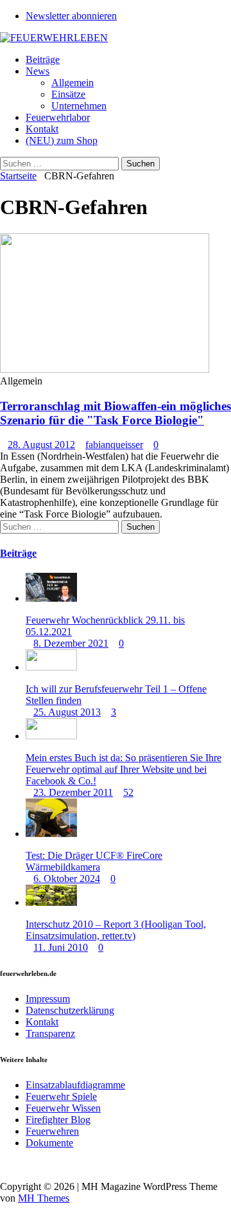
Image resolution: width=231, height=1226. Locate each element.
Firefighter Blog (58, 1119)
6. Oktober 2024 (66, 878)
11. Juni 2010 (60, 947)
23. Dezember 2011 (73, 792)
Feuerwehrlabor (58, 117)
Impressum (48, 998)
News (37, 71)
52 (128, 792)
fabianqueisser (114, 444)
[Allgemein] (104, 369)
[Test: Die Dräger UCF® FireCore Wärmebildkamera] (51, 833)
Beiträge (43, 59)
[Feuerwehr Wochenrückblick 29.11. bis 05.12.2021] (51, 598)
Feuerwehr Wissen (63, 1108)
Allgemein (72, 82)
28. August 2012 (41, 444)
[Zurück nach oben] (4, 1164)
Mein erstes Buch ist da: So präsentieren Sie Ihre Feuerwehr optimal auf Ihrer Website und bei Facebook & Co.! (123, 769)
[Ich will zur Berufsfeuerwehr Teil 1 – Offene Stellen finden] (51, 667)
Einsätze (68, 94)
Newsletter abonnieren (71, 15)
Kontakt (42, 128)
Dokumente (49, 1142)
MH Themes (43, 1198)
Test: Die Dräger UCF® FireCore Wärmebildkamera (94, 861)
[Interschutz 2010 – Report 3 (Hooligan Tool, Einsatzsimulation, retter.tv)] (51, 902)
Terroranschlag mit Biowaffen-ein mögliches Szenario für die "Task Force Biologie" (115, 413)
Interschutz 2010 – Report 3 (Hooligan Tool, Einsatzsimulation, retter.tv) (116, 930)
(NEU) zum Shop (62, 140)
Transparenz (50, 1033)
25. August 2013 (67, 712)
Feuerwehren (52, 1131)
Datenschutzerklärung (70, 1010)
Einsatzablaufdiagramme (75, 1084)
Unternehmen (79, 105)
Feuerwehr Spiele (61, 1096)
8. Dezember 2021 (70, 643)
